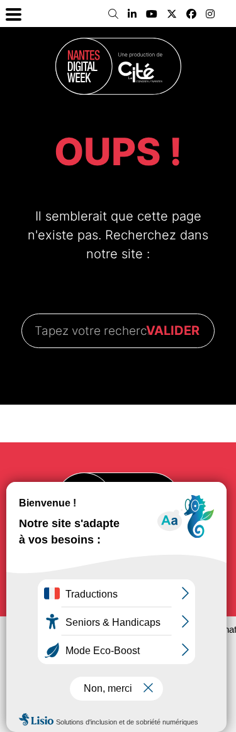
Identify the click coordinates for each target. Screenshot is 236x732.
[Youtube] (151, 13)
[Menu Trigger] (13, 13)
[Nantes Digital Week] (118, 66)
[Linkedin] (132, 13)
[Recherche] (113, 13)
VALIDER (172, 330)
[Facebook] (191, 13)
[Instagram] (210, 13)
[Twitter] (172, 13)
